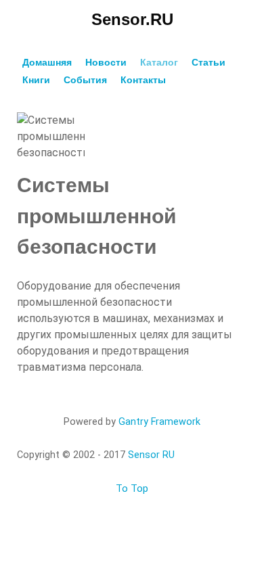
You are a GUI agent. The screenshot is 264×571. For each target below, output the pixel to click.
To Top (132, 489)
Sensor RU (151, 455)
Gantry (159, 422)
